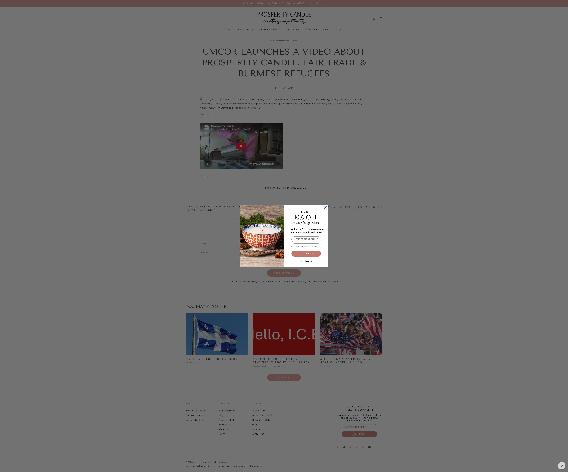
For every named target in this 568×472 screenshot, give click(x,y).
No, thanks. (306, 260)
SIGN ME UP (306, 253)
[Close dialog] (325, 207)
